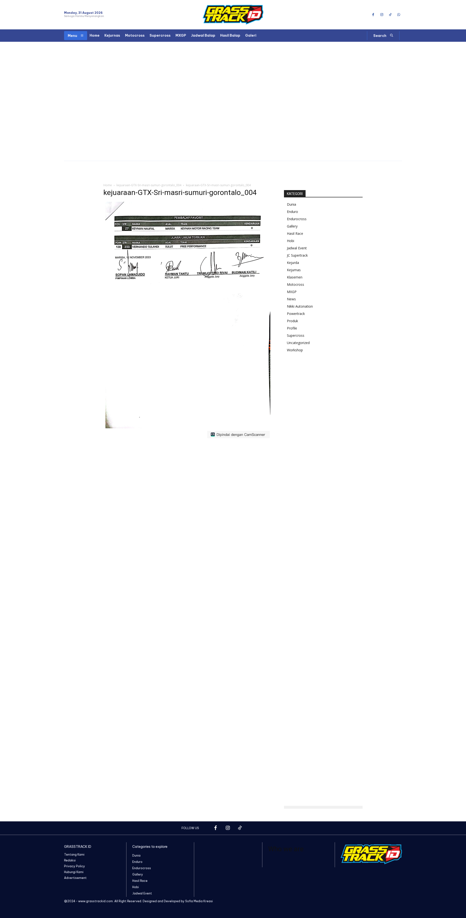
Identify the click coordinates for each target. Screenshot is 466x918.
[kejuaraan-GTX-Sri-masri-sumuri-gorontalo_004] (187, 440)
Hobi (290, 240)
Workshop (295, 350)
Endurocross (297, 219)
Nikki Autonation (300, 306)
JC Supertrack (297, 255)
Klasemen (294, 277)
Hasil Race (295, 233)
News (291, 299)
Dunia (291, 204)
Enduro (292, 211)
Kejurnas (294, 270)
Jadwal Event (297, 248)
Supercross (295, 335)
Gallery (292, 226)
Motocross (295, 284)
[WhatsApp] (399, 15)
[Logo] (233, 15)
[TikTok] (390, 15)
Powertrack (296, 313)
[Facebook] (373, 15)
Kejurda (293, 262)
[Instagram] (382, 15)
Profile (292, 328)
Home (107, 185)
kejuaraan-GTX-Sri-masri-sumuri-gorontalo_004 (148, 185)
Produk (292, 321)
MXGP (292, 291)
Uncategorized (298, 342)
